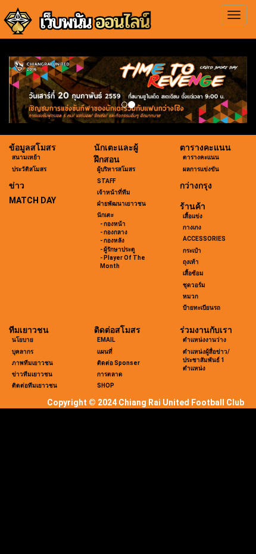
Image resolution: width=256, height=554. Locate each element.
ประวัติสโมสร (29, 169)
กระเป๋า (192, 250)
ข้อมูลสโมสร (32, 147)
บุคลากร (22, 351)
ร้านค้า (192, 206)
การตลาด (110, 374)
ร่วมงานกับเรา (206, 330)
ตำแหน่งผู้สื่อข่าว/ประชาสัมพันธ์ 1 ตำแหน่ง (206, 360)
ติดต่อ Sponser (118, 363)
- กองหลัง (112, 240)
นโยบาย (22, 339)
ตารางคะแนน (205, 147)
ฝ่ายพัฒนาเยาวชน (121, 203)
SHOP (105, 385)
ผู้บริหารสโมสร (116, 169)
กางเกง (192, 227)
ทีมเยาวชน (29, 330)
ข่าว (16, 185)
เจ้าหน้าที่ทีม (113, 192)
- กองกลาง (113, 232)
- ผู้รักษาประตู (117, 249)
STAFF (106, 181)
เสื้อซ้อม (193, 273)
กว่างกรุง (196, 185)
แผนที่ (105, 351)
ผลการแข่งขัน (201, 169)
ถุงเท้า (191, 262)
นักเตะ (105, 215)
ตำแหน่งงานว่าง (204, 339)
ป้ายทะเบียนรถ (201, 307)
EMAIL (106, 339)
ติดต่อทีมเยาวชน (34, 385)
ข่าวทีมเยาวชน (32, 374)
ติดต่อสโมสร (117, 330)
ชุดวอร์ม (194, 285)
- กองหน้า (113, 224)
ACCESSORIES (204, 238)
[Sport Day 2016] (128, 89)
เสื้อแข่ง (192, 216)
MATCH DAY (32, 200)
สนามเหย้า (26, 157)
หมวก (190, 296)
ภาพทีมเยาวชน (32, 363)
